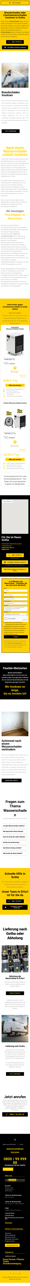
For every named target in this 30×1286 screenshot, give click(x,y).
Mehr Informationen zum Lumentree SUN (14, 1218)
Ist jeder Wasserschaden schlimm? (14, 826)
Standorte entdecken (10, 1256)
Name (5, 588)
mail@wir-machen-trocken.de (13, 1210)
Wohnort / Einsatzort (8, 597)
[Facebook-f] (10, 1273)
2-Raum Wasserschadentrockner (15, 403)
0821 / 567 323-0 (9, 1197)
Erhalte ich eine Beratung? (11, 842)
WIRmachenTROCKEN (9, 1144)
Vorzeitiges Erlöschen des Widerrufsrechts (13, 622)
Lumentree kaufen (9, 1213)
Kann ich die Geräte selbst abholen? (14, 837)
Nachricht (6, 605)
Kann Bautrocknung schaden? (12, 848)
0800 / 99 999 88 (15, 1161)
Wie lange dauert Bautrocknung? (13, 831)
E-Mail (5, 592)
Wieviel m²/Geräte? (15, 371)
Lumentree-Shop (9, 1215)
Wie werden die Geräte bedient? (12, 853)
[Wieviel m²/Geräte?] (15, 367)
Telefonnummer (7, 601)
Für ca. (9, 364)
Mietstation (6, 612)
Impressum (15, 1152)
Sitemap (8, 1222)
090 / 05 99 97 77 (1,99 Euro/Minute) (14, 1203)
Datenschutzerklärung (15, 1149)
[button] (15, 3)
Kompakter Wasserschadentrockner (15, 328)
